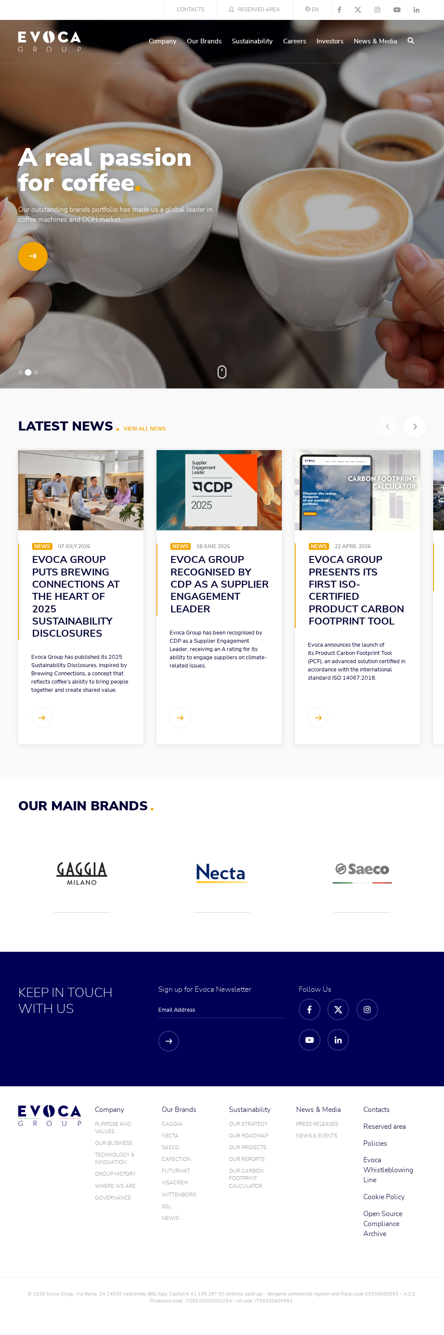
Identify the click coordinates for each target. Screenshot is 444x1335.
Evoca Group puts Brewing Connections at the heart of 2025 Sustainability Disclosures (76, 597)
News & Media (375, 41)
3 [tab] (36, 372)
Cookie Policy (384, 1197)
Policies (375, 1143)
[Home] (49, 41)
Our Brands (204, 41)
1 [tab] (20, 372)
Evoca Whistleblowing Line (388, 1170)
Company (162, 41)
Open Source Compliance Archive (382, 1223)
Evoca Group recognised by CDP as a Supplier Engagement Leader (219, 584)
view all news (145, 428)
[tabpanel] (222, 204)
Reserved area (259, 9)
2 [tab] (28, 372)
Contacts (190, 9)
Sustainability (252, 41)
